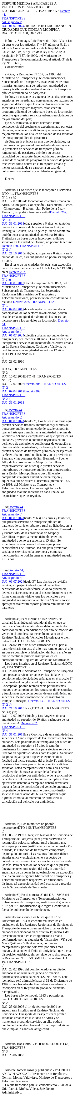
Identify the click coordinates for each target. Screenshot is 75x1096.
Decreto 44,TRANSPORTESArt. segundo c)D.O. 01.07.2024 (13, 415)
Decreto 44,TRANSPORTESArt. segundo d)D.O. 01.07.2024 (13, 512)
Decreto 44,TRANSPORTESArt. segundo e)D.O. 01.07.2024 (13, 576)
